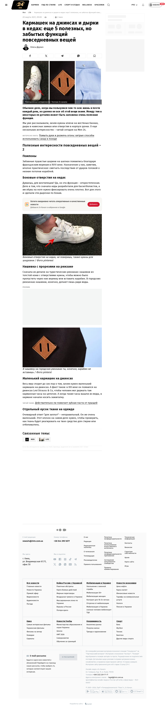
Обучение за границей (66, 641)
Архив (127, 557)
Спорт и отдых (72, 5)
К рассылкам (68, 657)
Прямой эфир (32, 593)
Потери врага (62, 610)
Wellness (87, 5)
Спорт (119, 621)
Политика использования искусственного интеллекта (110, 545)
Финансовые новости (125, 593)
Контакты (128, 543)
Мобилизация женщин (96, 596)
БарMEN (35, 5)
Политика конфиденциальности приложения (112, 554)
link (55, 559)
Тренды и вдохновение (96, 632)
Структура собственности (130, 552)
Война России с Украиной (69, 583)
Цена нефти (121, 586)
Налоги (119, 603)
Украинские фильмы (35, 628)
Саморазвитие (63, 638)
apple (107, 691)
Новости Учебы (64, 621)
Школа (59, 631)
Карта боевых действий (67, 590)
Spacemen (99, 5)
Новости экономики (126, 583)
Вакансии (128, 547)
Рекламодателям (90, 560)
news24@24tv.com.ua (33, 541)
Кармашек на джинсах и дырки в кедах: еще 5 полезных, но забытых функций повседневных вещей (68, 12)
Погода (30, 604)
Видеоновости (33, 597)
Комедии (30, 635)
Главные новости (34, 586)
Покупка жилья (92, 628)
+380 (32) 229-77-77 (100, 675)
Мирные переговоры (65, 593)
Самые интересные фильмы (38, 624)
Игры (127, 566)
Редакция (87, 541)
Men (24, 12)
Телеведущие (89, 556)
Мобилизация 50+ (93, 593)
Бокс (118, 624)
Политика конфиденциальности (112, 538)
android (93, 691)
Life (60, 5)
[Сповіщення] (143, 5)
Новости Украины (34, 590)
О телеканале (89, 552)
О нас (86, 537)
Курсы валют (121, 590)
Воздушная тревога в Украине (69, 597)
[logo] (20, 4)
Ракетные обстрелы (65, 586)
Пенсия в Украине (124, 607)
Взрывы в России (64, 607)
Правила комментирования (111, 568)
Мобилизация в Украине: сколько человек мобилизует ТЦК (98, 610)
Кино (29, 621)
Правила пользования (92, 564)
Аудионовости (33, 600)
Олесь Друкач (36, 47)
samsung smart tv (137, 691)
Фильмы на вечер (34, 632)
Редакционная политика (89, 546)
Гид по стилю (49, 5)
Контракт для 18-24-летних (97, 600)
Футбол (119, 628)
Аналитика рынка (93, 624)
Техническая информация (130, 538)
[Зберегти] (94, 56)
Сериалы (30, 639)
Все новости (33, 583)
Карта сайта (129, 562)
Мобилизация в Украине (98, 583)
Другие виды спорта (125, 639)
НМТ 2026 (60, 634)
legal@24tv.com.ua (115, 677)
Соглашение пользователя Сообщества (109, 561)
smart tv (121, 691)
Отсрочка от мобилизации (97, 603)
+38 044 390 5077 (62, 541)
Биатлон (119, 635)
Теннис (119, 632)
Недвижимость (93, 621)
